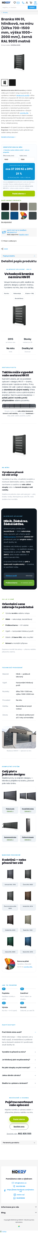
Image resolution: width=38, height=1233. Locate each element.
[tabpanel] (5, 207)
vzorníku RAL (24, 113)
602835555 (21, 1198)
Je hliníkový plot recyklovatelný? (16, 1060)
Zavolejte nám (19, 1133)
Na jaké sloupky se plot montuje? (16, 1068)
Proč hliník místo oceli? (12, 1032)
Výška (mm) (23, 155)
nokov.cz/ (20, 1195)
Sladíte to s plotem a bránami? (15, 1083)
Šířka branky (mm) (8, 155)
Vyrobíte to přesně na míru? (14, 1052)
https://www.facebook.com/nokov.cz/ (20, 1190)
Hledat (32, 7)
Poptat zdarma (19, 1119)
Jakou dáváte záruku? (11, 1075)
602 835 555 (20, 1186)
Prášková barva (10, 537)
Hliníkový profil (11, 576)
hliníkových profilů (22, 95)
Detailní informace (7, 137)
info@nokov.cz (20, 1183)
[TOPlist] (3, 1232)
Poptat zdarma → (19, 193)
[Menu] (35, 2)
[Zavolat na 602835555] (23, 2)
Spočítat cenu (19, 1127)
